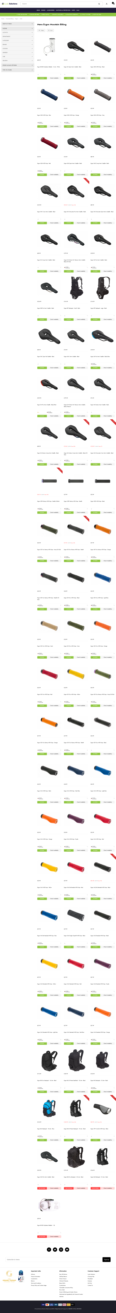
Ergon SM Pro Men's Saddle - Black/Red (46, 404)
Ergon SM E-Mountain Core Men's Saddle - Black (102, 453)
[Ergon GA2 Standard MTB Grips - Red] (76, 964)
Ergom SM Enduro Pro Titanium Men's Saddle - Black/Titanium (75, 405)
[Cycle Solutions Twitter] (55, 1249)
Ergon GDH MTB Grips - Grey (97, 115)
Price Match (45, 14)
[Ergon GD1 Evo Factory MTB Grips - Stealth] (76, 722)
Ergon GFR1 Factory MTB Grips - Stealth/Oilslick (48, 501)
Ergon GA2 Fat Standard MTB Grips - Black (100, 887)
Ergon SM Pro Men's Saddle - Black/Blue (100, 356)
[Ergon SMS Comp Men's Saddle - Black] (103, 143)
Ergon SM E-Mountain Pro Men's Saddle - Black (75, 211)
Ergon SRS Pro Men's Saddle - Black (45, 308)
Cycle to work (86, 14)
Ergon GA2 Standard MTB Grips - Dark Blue (74, 1032)
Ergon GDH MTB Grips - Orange (71, 115)
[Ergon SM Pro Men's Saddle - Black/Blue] (103, 336)
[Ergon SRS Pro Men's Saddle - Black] (49, 288)
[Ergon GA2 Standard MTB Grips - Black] (103, 915)
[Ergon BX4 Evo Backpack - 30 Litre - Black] (76, 1157)
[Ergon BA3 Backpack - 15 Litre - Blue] (49, 1108)
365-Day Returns (34, 14)
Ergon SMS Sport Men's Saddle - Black (73, 163)
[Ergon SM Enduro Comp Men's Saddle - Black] (49, 433)
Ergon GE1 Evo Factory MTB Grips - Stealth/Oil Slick (48, 598)
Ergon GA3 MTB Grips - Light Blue (99, 791)
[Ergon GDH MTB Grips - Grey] (103, 95)
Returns (32, 1281)
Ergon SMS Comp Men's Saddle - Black (100, 163)
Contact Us (90, 1285)
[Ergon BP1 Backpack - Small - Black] (76, 288)
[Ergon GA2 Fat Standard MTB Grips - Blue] (49, 915)
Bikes (38, 10)
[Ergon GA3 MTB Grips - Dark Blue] (76, 771)
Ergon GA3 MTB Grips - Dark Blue (72, 791)
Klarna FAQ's (62, 1283)
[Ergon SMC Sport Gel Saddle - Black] (49, 336)
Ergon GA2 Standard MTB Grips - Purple (100, 984)
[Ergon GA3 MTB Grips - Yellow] (49, 867)
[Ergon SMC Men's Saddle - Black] (76, 336)
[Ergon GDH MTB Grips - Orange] (76, 95)
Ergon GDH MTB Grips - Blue (44, 115)
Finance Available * (58, 14)
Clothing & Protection (63, 10)
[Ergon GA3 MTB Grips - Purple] (76, 819)
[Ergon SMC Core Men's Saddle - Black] (49, 191)
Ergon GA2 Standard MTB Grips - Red (72, 984)
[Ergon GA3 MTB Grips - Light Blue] (103, 771)
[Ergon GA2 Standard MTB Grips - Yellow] (49, 964)
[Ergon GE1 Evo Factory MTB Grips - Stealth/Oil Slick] (49, 577)
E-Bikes (43, 10)
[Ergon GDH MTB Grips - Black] (103, 47)
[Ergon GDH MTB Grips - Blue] (49, 95)
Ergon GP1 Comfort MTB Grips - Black (99, 1128)
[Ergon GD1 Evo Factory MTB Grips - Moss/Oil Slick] (103, 674)
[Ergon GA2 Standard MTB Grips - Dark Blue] (76, 1012)
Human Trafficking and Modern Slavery (68, 1292)
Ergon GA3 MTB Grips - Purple (71, 839)
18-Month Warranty (72, 14)
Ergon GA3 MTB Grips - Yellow (44, 887)
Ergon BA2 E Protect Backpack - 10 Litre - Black (75, 1128)
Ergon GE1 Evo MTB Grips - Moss (71, 646)
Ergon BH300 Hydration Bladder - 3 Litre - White (48, 67)
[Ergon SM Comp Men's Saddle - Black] (49, 240)
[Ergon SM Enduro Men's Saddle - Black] (103, 384)
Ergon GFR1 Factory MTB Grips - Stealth (73, 501)
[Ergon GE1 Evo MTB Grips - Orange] (103, 626)
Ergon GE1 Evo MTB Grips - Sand (45, 646)
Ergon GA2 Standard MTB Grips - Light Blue (47, 1032)
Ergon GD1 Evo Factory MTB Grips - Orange (47, 742)
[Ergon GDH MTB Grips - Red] (49, 143)
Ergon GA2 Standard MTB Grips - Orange (100, 1032)
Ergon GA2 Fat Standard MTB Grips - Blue (47, 935)
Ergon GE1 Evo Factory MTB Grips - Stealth (74, 549)
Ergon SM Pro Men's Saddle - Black (99, 260)
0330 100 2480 (97, 14)
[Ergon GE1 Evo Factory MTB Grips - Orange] (103, 529)
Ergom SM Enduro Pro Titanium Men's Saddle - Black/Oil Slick (75, 260)
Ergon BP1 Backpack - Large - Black (99, 308)
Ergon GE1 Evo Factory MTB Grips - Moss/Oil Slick (49, 549)
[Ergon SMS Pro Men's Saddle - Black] (49, 1157)
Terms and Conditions (36, 1283)
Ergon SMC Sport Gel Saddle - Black (45, 356)
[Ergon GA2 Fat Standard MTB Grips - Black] (103, 867)
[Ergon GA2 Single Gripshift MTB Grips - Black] (76, 915)
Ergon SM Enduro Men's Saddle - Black (100, 404)
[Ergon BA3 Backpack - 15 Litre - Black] (103, 1060)
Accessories (51, 10)
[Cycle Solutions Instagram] (61, 1249)
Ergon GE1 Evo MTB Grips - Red (44, 694)
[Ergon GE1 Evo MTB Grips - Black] (76, 577)
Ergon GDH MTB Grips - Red (44, 163)
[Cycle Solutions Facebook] (49, 1249)
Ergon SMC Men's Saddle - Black (71, 356)
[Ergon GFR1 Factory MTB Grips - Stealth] (76, 481)
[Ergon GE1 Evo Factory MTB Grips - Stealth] (76, 529)
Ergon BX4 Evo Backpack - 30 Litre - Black (73, 1177)
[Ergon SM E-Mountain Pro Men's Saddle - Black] (76, 191)
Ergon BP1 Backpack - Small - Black (72, 308)
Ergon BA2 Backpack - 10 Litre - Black (99, 1177)
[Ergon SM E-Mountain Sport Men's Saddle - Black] (103, 191)
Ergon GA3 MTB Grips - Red (97, 839)
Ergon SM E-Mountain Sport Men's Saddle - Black (102, 211)
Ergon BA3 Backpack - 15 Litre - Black (99, 1080)
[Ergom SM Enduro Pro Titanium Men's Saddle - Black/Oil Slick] (76, 240)
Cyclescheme (34, 1278)
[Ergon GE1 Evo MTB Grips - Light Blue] (103, 577)
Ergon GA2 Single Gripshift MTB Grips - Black (74, 935)
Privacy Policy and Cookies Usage (38, 1285)
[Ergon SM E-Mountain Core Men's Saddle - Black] (103, 433)
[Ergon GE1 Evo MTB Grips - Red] (49, 674)
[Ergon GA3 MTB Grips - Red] (103, 819)
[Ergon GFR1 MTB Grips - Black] (103, 481)
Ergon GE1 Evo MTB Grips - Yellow (72, 694)
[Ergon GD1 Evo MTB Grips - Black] (103, 722)
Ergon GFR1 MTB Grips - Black (98, 501)
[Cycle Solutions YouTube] (67, 1249)
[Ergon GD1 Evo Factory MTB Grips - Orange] (49, 722)
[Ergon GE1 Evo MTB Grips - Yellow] (76, 674)
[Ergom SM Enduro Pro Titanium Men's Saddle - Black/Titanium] (76, 384)
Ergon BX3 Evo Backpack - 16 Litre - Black (46, 1080)
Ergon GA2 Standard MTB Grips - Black (100, 935)
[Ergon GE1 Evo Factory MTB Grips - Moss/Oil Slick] (49, 529)
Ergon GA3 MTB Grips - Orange (44, 839)
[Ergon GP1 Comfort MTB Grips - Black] (103, 1108)
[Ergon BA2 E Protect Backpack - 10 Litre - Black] (76, 1108)
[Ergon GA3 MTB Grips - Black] (49, 771)
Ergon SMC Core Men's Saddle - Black (46, 211)
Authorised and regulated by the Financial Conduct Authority (71, 1295)
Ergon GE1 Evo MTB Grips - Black (71, 597)
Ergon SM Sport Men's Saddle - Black (72, 67)
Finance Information (35, 1276)
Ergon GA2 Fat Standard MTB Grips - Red (73, 887)
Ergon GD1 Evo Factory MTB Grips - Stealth (74, 742)
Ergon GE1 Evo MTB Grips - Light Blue (99, 597)
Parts (73, 10)
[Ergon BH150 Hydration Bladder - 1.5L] (49, 1205)
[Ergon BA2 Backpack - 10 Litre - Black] (103, 1157)
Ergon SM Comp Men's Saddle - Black (46, 260)
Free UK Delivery (22, 14)
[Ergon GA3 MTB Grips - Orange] (49, 819)
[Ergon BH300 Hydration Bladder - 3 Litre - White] (49, 47)
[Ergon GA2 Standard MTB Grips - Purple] (103, 964)
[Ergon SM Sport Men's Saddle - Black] (76, 47)
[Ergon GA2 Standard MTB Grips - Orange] (103, 1012)
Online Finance (62, 1278)
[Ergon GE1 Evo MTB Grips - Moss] (76, 626)
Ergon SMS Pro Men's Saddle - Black (45, 1177)
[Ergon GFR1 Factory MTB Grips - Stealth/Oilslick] (49, 481)
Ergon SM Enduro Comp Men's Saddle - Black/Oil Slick (75, 453)
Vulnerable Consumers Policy (66, 1287)
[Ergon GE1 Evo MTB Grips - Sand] (49, 626)
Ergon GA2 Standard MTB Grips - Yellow (46, 984)
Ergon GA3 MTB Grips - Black (44, 791)
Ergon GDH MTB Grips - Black (98, 67)
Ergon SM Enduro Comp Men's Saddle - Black (48, 453)
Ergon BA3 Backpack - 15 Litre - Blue (45, 1128)
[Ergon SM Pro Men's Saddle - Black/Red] (49, 384)
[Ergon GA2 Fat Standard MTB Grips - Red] (76, 867)
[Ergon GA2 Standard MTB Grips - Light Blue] (49, 1012)
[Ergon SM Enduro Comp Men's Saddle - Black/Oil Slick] (76, 433)
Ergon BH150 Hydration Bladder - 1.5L (46, 1225)
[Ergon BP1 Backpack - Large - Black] (103, 288)
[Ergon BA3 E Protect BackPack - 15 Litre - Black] (76, 1060)
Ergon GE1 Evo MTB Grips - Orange (99, 646)
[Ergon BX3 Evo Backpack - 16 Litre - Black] (49, 1060)
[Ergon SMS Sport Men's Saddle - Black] (76, 143)
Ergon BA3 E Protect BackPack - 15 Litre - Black (74, 1080)
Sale (78, 10)
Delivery (33, 1274)
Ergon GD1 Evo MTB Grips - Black (98, 742)
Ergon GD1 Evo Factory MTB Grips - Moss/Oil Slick (102, 694)
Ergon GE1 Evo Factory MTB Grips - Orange (101, 549)
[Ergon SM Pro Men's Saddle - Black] (103, 240)
